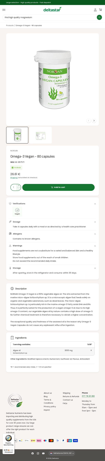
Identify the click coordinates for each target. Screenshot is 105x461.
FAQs (65, 403)
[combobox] (52, 17)
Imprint (47, 410)
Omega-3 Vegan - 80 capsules (29, 25)
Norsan (14, 150)
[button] (4, 10)
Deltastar (55, 458)
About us (48, 393)
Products (10, 25)
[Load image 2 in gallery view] (41, 135)
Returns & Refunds (71, 396)
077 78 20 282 (88, 396)
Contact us (68, 400)
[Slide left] (89, 121)
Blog (46, 396)
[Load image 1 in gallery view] (17, 135)
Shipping (14, 178)
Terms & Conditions (48, 401)
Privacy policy (50, 406)
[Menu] (12, 435)
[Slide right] (94, 121)
